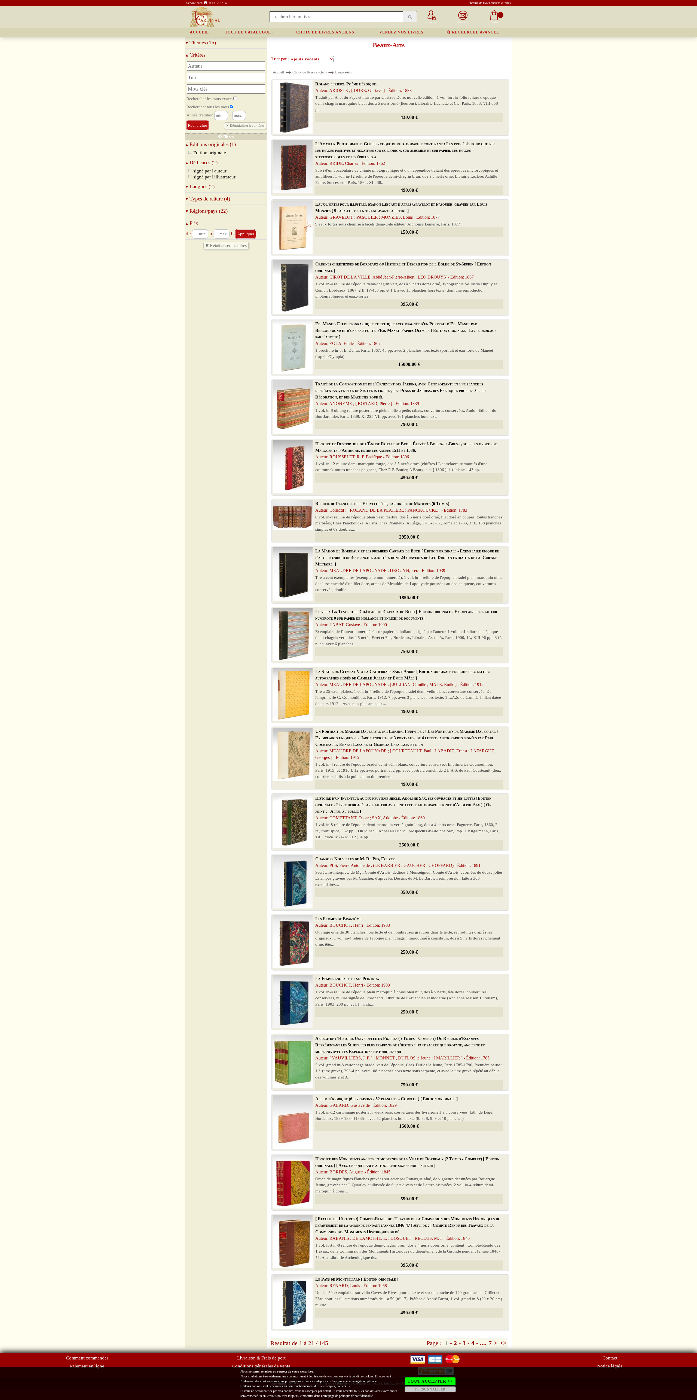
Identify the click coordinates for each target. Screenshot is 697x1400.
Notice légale (610, 1366)
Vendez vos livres (401, 32)
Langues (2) (200, 186)
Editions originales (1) (211, 144)
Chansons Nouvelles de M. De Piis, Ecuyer (398, 862)
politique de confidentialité (356, 1396)
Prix (192, 223)
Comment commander (87, 1358)
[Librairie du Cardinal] (204, 16)
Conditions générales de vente (261, 1366)
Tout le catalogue (248, 32)
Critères (195, 55)
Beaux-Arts (343, 72)
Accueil (199, 32)
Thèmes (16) (201, 42)
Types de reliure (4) (208, 199)
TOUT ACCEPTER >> (430, 1381)
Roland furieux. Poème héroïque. (363, 87)
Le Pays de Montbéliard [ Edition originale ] (356, 1282)
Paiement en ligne (87, 1366)
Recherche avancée (475, 32)
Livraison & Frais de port (261, 1358)
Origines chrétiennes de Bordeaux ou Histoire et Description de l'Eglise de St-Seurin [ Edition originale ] (403, 270)
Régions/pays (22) (207, 211)
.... (483, 1343)
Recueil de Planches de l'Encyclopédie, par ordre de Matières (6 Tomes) (391, 506)
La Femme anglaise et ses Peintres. (352, 981)
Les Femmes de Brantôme (352, 922)
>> (503, 1343)
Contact (610, 1358)
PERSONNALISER (430, 1389)
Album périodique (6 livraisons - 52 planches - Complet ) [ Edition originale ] (386, 1102)
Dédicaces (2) (202, 162)
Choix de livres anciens (325, 32)
